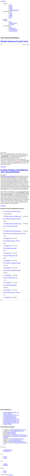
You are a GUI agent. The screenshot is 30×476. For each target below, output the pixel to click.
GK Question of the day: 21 (9, 417)
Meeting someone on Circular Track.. (15, 41)
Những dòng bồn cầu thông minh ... (13, 216)
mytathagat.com (7, 451)
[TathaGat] (3, 1)
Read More (3, 166)
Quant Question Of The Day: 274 (11, 415)
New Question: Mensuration (10, 248)
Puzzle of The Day (7, 413)
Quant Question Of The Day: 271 (11, 421)
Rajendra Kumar (7, 436)
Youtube (5, 464)
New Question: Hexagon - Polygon (11, 240)
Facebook (5, 465)
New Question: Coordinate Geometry (12, 211)
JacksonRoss (8, 275)
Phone (4, 471)
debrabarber (8, 297)
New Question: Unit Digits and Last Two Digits (14, 233)
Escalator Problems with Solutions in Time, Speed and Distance (14, 171)
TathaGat (11, 474)
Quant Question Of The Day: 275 (11, 412)
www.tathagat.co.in (7, 449)
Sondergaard (8, 238)
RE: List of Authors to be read (10, 226)
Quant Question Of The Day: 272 (11, 420)
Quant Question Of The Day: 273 (11, 418)
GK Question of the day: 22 (9, 416)
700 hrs (5, 458)
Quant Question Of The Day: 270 (11, 422)
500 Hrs (5, 456)
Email (4, 472)
